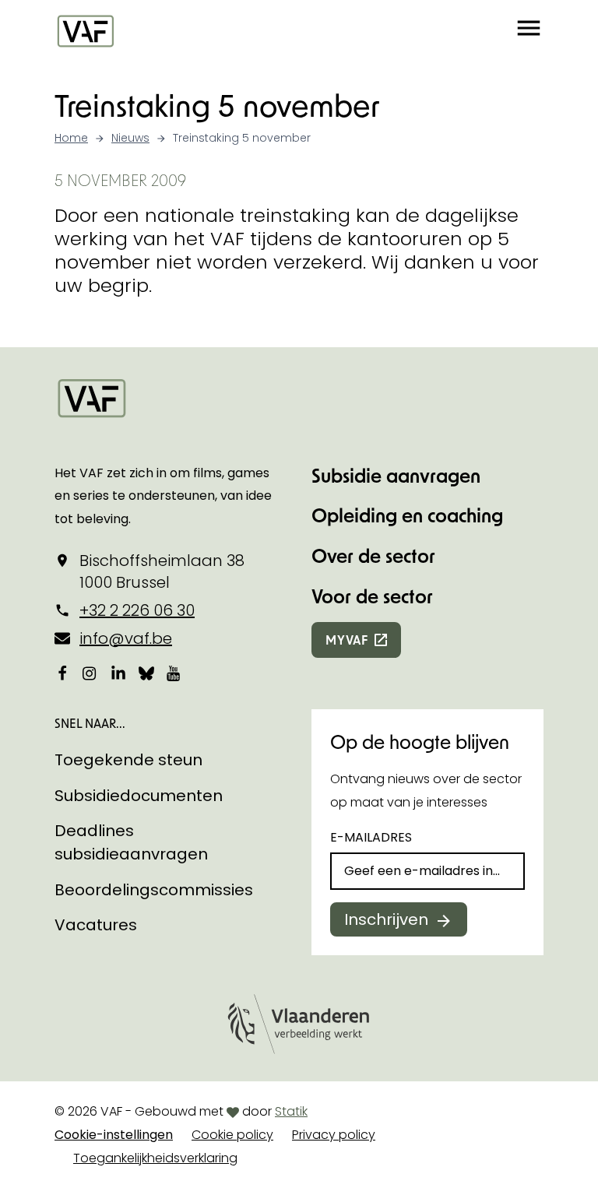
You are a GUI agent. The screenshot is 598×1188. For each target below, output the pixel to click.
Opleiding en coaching (407, 515)
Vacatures (96, 925)
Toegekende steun (128, 760)
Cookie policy (232, 1135)
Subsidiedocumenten (139, 796)
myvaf (346, 639)
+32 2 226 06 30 (137, 610)
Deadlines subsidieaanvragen (131, 842)
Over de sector (373, 555)
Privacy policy (333, 1135)
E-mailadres (371, 837)
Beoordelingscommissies (154, 890)
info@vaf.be (125, 638)
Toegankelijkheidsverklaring (155, 1158)
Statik (291, 1111)
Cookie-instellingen (114, 1135)
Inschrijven (386, 919)
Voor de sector (372, 596)
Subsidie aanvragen (395, 475)
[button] (528, 30)
